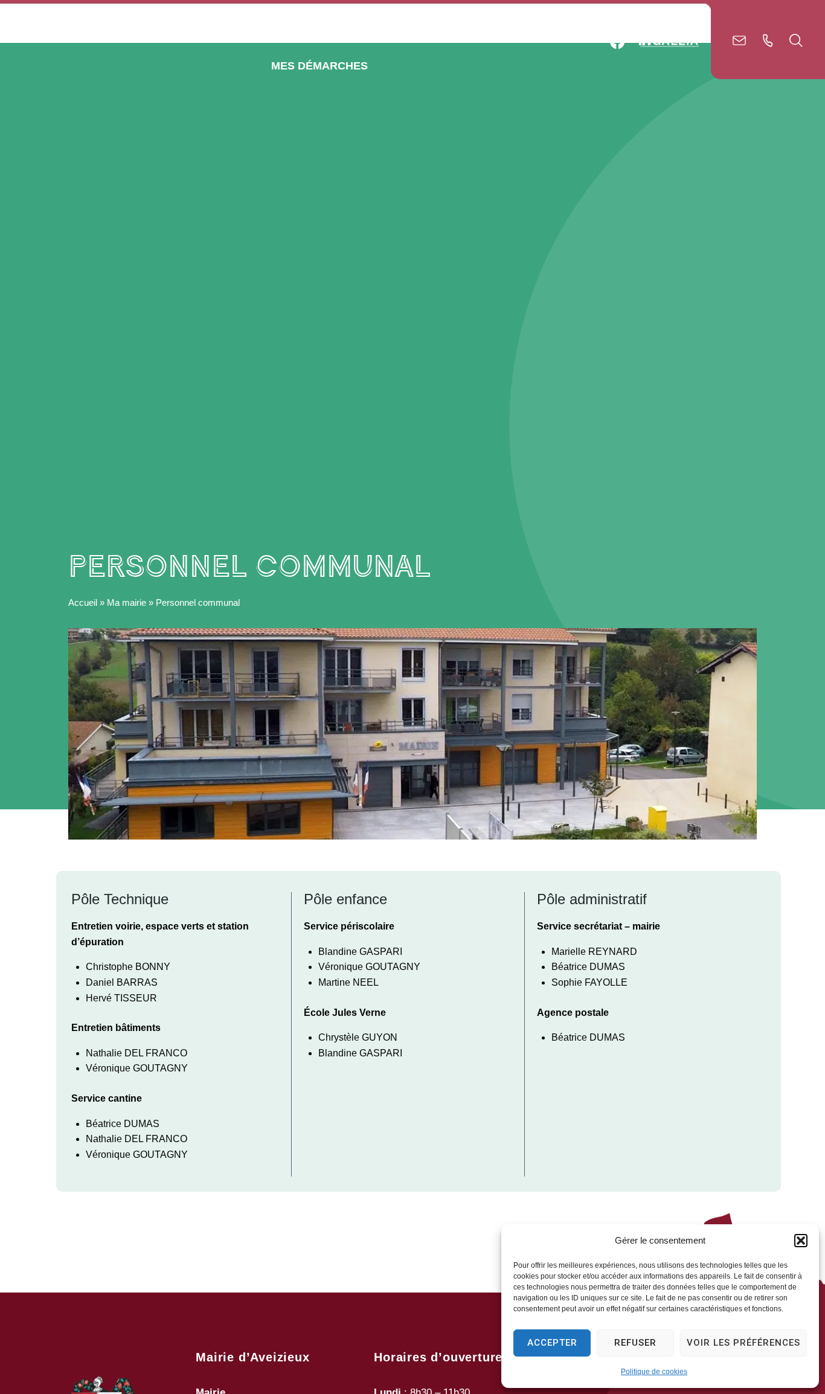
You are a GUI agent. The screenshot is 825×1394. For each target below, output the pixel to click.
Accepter (552, 1342)
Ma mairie (126, 602)
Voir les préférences (743, 1342)
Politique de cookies (654, 1371)
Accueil (82, 602)
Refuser (635, 1342)
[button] (801, 1241)
